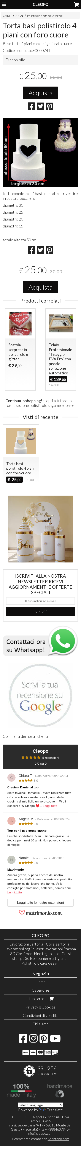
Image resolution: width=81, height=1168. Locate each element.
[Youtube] (55, 1040)
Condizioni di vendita (40, 1015)
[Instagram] (33, 1040)
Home (40, 981)
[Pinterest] (44, 1040)
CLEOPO (40, 4)
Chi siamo (40, 1023)
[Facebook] (23, 1040)
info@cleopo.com (40, 1133)
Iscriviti (40, 611)
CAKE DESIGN (13, 16)
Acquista (40, 93)
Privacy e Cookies (41, 1007)
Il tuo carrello (37, 998)
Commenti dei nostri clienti (25, 736)
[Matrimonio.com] (40, 914)
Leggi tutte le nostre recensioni (40, 902)
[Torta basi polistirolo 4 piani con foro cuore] (40, 152)
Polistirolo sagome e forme (45, 16)
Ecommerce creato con (40, 1139)
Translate (55, 1109)
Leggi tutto (50, 805)
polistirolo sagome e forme (52, 405)
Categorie (40, 990)
